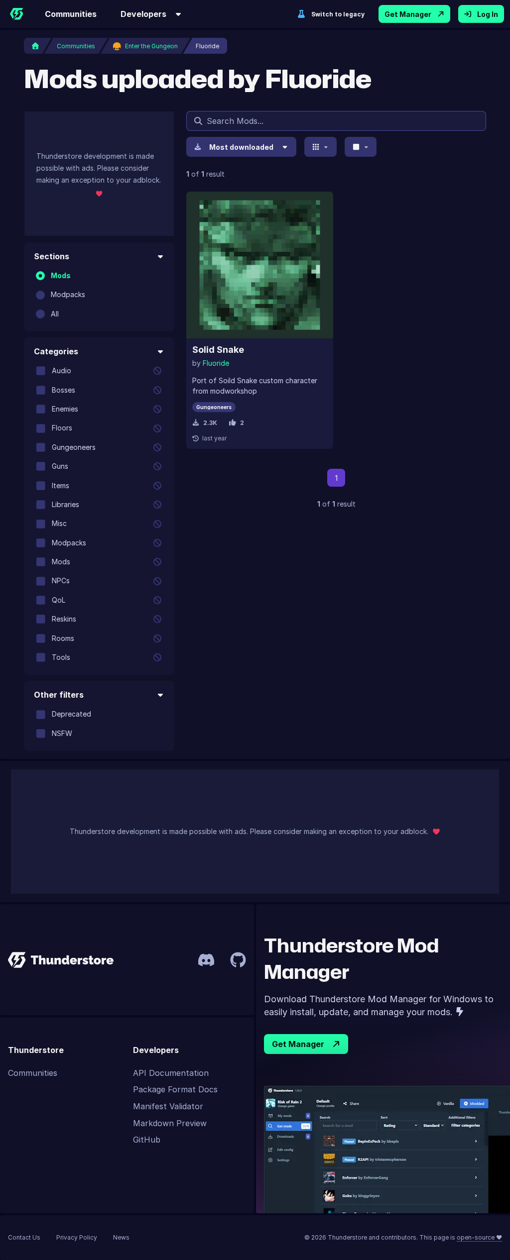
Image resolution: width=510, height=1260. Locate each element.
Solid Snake (218, 349)
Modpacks (68, 294)
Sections (51, 256)
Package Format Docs (175, 1089)
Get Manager (407, 14)
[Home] (16, 13)
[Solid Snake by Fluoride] (259, 265)
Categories (56, 351)
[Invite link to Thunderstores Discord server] (206, 960)
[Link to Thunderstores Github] (238, 960)
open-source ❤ (479, 1237)
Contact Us (24, 1237)
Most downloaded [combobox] (241, 147)
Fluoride (216, 363)
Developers (143, 14)
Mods (61, 275)
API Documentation (171, 1073)
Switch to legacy (338, 14)
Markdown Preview (170, 1123)
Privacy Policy (76, 1237)
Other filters (59, 695)
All (55, 314)
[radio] (40, 275)
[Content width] (361, 147)
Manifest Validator (168, 1106)
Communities (71, 14)
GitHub (146, 1140)
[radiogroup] (99, 294)
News (121, 1237)
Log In (487, 14)
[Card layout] (320, 147)
